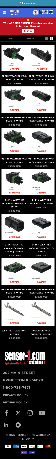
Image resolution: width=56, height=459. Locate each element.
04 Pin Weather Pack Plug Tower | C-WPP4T (15, 203)
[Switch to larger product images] (46, 38)
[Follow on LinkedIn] (6, 425)
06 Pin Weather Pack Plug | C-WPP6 (14, 291)
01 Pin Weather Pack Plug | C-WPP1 (14, 78)
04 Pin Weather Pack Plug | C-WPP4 (41, 202)
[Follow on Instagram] (30, 413)
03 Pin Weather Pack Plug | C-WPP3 (14, 160)
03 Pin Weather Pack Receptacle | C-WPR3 (41, 160)
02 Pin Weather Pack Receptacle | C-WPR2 (41, 119)
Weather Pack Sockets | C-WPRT (41, 332)
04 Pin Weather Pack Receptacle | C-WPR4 (41, 248)
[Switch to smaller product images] (51, 38)
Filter (10, 38)
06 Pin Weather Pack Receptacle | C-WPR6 (41, 291)
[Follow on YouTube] (42, 413)
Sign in (28, 30)
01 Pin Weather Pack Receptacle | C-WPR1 (41, 78)
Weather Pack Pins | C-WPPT (14, 332)
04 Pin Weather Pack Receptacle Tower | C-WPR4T (14, 248)
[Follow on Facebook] (6, 413)
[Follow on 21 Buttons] (18, 425)
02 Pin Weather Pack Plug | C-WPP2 (14, 119)
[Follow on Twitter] (18, 413)
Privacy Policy (15, 395)
